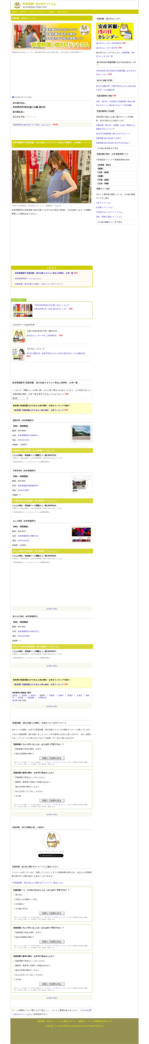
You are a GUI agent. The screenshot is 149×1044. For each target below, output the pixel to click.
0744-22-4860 (23, 636)
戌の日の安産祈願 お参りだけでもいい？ (113, 134)
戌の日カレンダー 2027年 (106, 48)
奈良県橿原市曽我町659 (28, 486)
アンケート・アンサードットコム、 (56, 762)
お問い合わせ (62, 12)
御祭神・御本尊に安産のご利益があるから (33, 782)
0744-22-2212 (23, 541)
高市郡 (20, 698)
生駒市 (61, 695)
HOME (14, 12)
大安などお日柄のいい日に (26, 899)
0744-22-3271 (23, 440)
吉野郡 (24, 695)
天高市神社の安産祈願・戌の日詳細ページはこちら (35, 501)
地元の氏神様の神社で (24, 754)
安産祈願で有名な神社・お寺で (28, 749)
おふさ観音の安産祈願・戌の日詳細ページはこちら (35, 551)
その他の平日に (21, 909)
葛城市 (70, 695)
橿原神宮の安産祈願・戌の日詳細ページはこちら (34, 450)
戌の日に (19, 895)
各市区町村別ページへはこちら (28, 279)
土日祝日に (20, 904)
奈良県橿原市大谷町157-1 (28, 631)
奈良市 (15, 695)
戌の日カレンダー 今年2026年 (108, 43)
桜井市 (33, 695)
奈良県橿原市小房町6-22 (28, 536)
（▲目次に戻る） (51, 609)
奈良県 (15, 700)
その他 (18, 796)
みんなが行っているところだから (29, 791)
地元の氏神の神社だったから (27, 787)
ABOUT (23, 12)
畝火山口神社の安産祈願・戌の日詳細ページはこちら (36, 646)
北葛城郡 (30, 698)
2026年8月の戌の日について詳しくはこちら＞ (32, 125)
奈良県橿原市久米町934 (28, 435)
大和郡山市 (42, 698)
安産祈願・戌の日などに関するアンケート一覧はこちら (39, 883)
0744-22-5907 (23, 490)
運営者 (51, 12)
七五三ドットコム (103, 203)
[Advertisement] (52, 74)
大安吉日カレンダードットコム (109, 212)
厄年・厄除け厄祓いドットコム (109, 217)
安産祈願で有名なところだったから (30, 777)
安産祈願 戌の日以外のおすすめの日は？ (113, 143)
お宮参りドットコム (104, 207)
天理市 (79, 695)
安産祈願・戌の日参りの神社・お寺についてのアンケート (39, 284)
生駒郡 (51, 695)
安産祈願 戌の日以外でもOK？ (109, 138)
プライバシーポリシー (37, 12)
